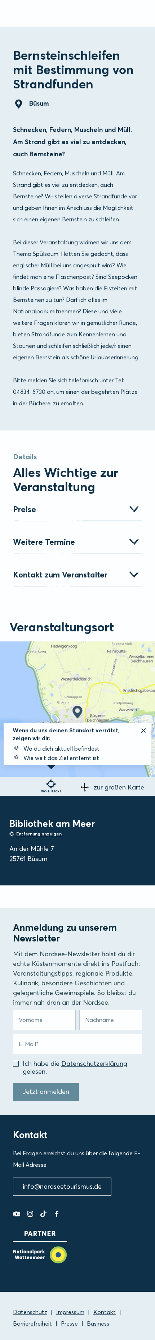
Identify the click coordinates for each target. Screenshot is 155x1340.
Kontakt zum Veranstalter (60, 575)
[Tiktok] (43, 1214)
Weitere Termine (44, 542)
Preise (24, 509)
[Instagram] (30, 1214)
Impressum (70, 1312)
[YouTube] (17, 1214)
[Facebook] (57, 1214)
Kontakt (104, 1312)
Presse (69, 1323)
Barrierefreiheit (32, 1323)
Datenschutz (30, 1312)
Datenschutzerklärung (94, 1063)
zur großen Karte (119, 787)
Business (98, 1323)
